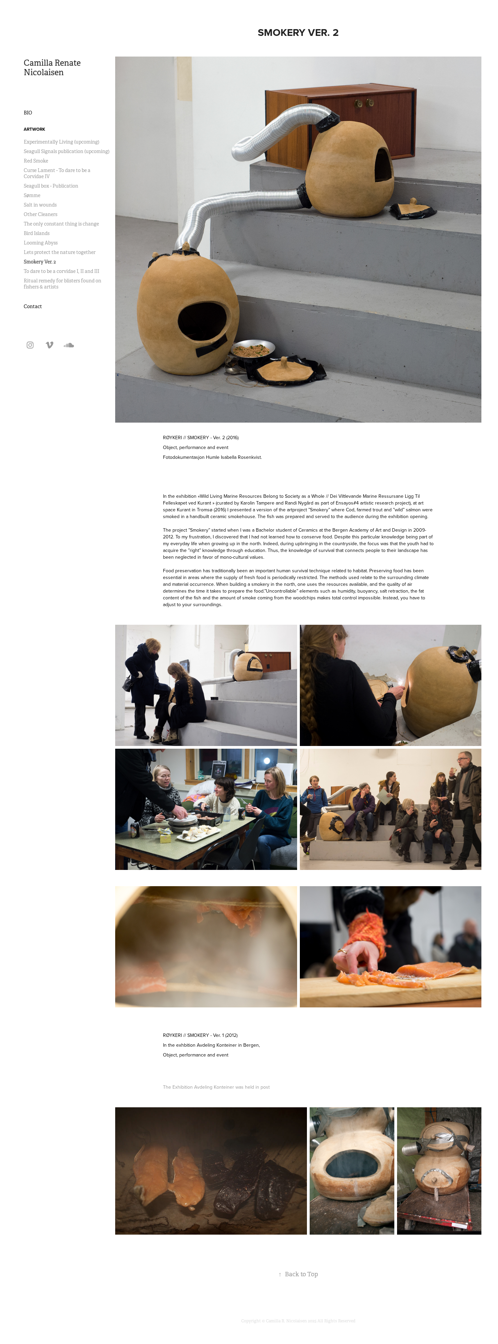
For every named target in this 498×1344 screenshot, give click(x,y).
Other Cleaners (40, 214)
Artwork (34, 129)
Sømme (32, 195)
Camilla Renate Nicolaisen (53, 68)
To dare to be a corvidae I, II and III (61, 271)
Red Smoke (36, 161)
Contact (33, 306)
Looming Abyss (41, 243)
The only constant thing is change (61, 224)
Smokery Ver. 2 (40, 262)
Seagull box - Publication (51, 186)
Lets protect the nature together (60, 252)
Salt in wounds (40, 205)
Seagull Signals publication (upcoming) (66, 151)
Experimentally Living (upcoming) (61, 142)
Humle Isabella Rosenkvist (233, 457)
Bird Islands (36, 233)
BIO (28, 113)
